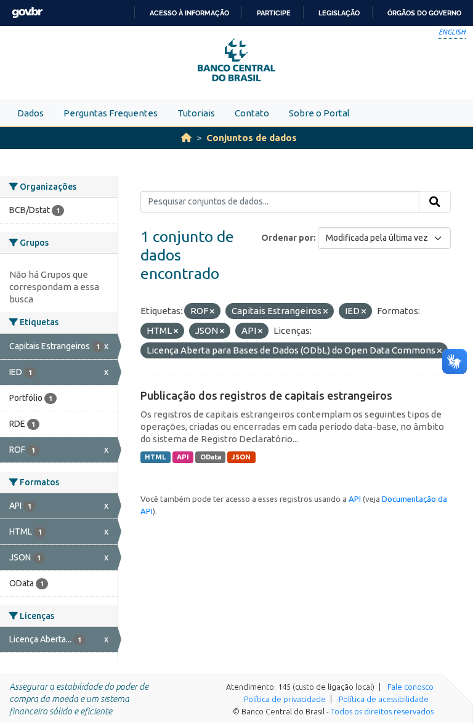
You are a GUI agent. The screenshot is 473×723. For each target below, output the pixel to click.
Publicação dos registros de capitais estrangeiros (266, 395)
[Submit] (435, 202)
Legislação (339, 13)
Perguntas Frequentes (110, 113)
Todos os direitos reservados (382, 711)
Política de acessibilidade (384, 699)
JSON (241, 457)
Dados (30, 113)
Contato (252, 113)
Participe (274, 13)
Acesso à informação (189, 13)
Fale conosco (410, 686)
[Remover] (212, 311)
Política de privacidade (285, 699)
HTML (155, 457)
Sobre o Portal (319, 113)
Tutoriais (196, 113)
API (183, 457)
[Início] (186, 137)
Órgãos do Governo (424, 13)
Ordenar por (287, 238)
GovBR (27, 12)
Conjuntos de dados (251, 137)
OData (210, 457)
